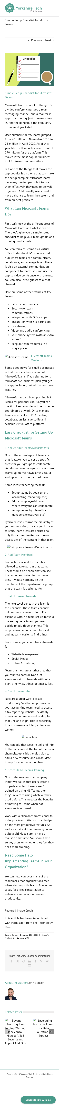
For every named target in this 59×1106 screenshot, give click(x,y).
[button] (7, 1031)
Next (48, 40)
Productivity (10, 938)
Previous (36, 40)
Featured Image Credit (19, 910)
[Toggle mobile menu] (52, 5)
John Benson (13, 935)
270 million (12, 152)
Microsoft (44, 935)
